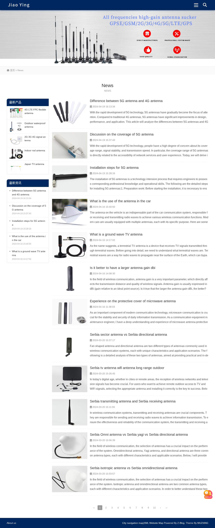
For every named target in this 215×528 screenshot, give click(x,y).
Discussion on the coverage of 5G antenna (29, 207)
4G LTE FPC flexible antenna (35, 111)
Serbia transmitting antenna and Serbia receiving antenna (133, 401)
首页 (12, 70)
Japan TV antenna (34, 164)
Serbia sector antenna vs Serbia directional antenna (128, 334)
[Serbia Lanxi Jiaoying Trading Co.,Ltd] (19, 5)
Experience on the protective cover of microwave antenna (133, 301)
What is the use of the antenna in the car (29, 238)
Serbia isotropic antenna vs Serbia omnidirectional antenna (133, 468)
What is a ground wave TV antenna (28, 253)
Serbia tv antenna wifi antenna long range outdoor (127, 368)
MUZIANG (202, 523)
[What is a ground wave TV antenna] (69, 245)
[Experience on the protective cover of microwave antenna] (69, 312)
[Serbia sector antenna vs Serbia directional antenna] (69, 345)
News (20, 70)
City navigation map (132, 523)
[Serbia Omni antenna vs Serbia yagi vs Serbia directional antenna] (69, 445)
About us (11, 523)
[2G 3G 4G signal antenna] (16, 140)
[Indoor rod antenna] (16, 154)
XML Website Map (153, 523)
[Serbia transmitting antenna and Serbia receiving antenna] (69, 412)
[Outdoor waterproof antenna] (16, 127)
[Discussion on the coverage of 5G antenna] (69, 145)
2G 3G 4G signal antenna (35, 138)
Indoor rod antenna (35, 150)
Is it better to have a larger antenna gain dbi (122, 268)
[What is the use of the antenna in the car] (69, 212)
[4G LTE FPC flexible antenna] (16, 113)
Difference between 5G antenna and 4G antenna (29, 192)
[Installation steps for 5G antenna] (69, 178)
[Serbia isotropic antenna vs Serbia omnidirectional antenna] (69, 479)
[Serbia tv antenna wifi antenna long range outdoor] (69, 379)
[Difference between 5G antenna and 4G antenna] (69, 112)
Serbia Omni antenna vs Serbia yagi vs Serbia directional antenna (139, 434)
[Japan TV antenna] (16, 167)
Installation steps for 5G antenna (28, 223)
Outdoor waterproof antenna (35, 125)
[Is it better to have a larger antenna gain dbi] (69, 279)
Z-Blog (180, 523)
